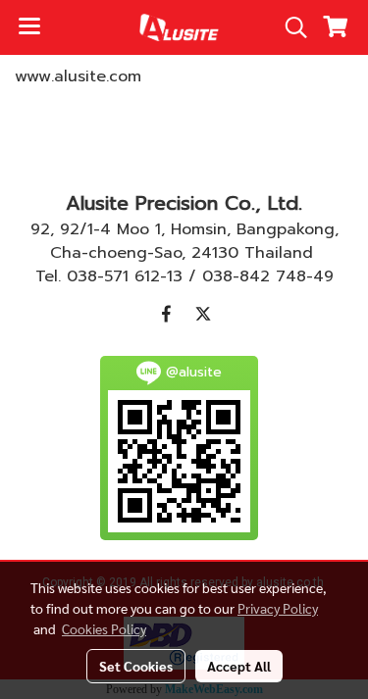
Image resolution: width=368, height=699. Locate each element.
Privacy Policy (277, 608)
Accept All (239, 665)
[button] (289, 27)
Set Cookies (136, 665)
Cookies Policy (104, 628)
